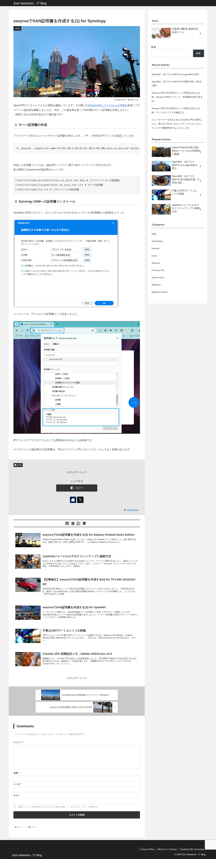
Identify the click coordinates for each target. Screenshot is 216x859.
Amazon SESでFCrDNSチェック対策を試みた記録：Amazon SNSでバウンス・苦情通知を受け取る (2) (177, 97)
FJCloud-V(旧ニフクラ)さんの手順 (105, 105)
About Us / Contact (167, 849)
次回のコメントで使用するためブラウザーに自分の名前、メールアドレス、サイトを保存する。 (58, 807)
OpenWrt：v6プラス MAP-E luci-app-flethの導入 (176, 74)
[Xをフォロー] (80, 500)
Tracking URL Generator (192, 849)
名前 (16, 772)
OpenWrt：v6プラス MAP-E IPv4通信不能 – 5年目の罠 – (177, 83)
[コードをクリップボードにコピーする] (136, 146)
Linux (19, 465)
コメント (18, 742)
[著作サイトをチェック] (73, 500)
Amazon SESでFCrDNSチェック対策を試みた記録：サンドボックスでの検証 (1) (176, 110)
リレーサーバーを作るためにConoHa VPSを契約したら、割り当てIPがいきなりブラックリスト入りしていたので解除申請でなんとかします (177, 123)
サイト (16, 795)
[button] (76, 488)
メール (17, 784)
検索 (153, 47)
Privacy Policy (147, 849)
